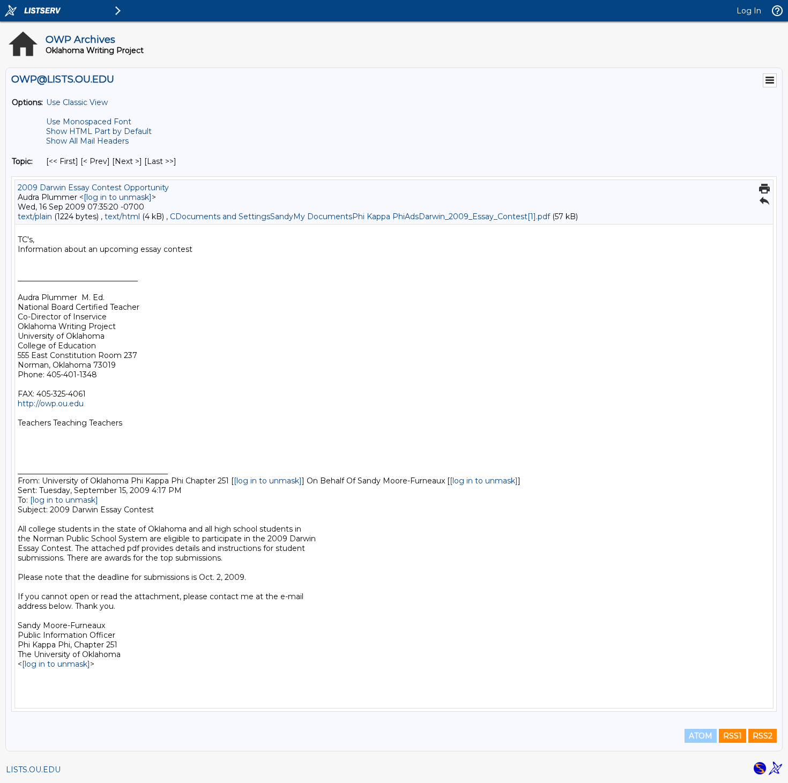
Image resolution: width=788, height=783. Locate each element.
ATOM (700, 736)
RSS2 (762, 736)
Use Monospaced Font (88, 121)
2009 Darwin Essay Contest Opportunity (93, 187)
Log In (749, 11)
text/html (122, 216)
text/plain (35, 216)
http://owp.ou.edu (51, 403)
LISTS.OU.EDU (33, 769)
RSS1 (732, 736)
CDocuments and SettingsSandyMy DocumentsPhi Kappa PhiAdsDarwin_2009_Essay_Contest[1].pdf (360, 216)
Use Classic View (77, 102)
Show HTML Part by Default (99, 131)
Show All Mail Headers (87, 141)
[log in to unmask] (118, 197)
